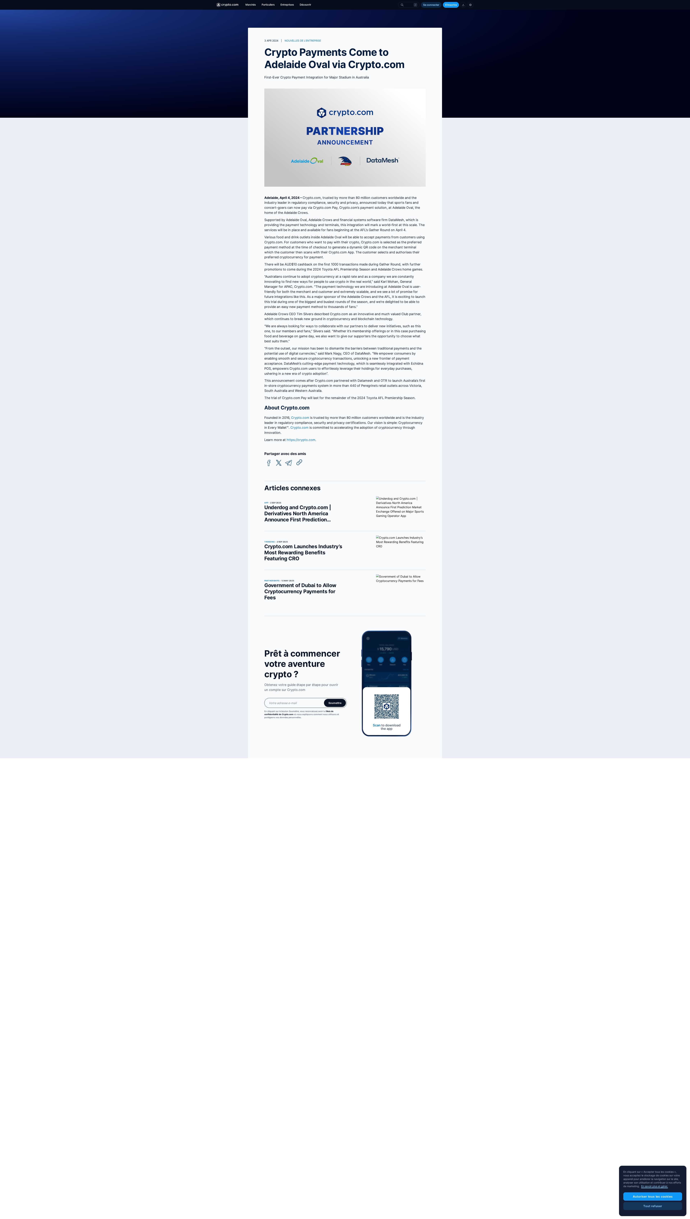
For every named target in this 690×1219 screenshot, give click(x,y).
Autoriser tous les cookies (653, 1196)
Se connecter (431, 4)
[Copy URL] (299, 462)
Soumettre (334, 702)
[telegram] (288, 463)
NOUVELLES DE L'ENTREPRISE (303, 40)
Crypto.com (300, 418)
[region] (652, 1191)
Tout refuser (652, 1206)
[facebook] (268, 463)
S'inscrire (451, 4)
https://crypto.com (301, 440)
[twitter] (278, 463)
